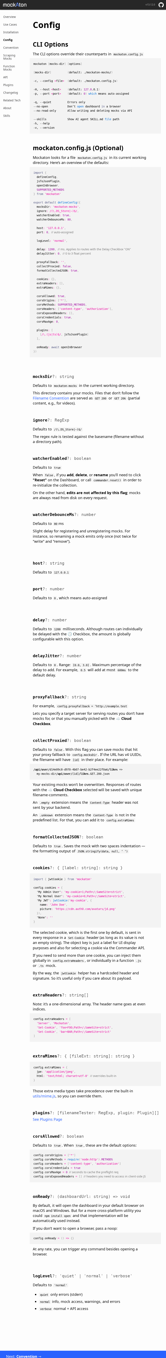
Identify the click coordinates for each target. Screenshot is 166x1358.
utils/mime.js (44, 1096)
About (7, 108)
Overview (9, 17)
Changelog (10, 92)
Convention (11, 47)
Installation (11, 32)
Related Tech (12, 100)
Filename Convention (51, 398)
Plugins (8, 85)
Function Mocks (9, 67)
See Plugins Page (47, 1119)
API (5, 77)
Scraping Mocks (9, 56)
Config (8, 40)
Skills (6, 116)
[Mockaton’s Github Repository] (161, 5)
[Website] (15, 4)
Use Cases (10, 24)
